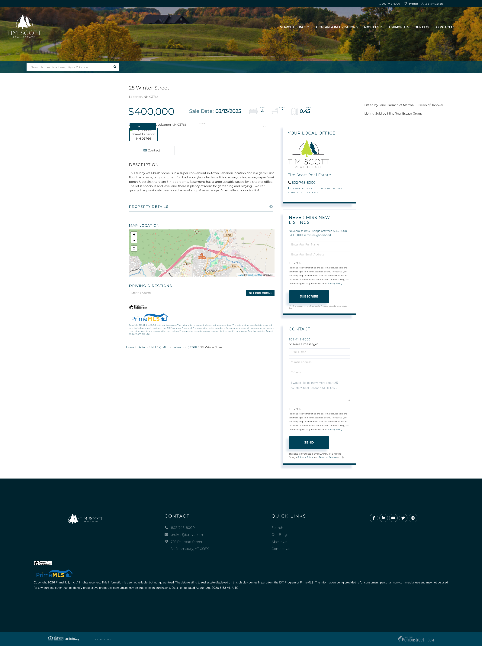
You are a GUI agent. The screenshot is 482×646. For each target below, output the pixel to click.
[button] (115, 67)
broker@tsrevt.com (187, 535)
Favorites (412, 3)
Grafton (164, 347)
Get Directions (260, 292)
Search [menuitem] (277, 528)
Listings (142, 347)
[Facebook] (374, 518)
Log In (428, 3)
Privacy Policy (335, 283)
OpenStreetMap (254, 275)
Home (130, 347)
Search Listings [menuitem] (293, 27)
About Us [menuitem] (371, 27)
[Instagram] (413, 518)
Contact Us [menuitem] (445, 27)
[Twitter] (403, 518)
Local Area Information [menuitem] (334, 27)
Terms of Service (328, 457)
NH (153, 347)
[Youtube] (393, 518)
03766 (192, 347)
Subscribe (309, 296)
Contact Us (295, 192)
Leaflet (240, 275)
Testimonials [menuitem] (398, 27)
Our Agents (311, 192)
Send (309, 442)
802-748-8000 (390, 3)
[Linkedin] (384, 518)
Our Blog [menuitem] (423, 27)
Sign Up (439, 3)
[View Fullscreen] (134, 248)
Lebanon (178, 347)
